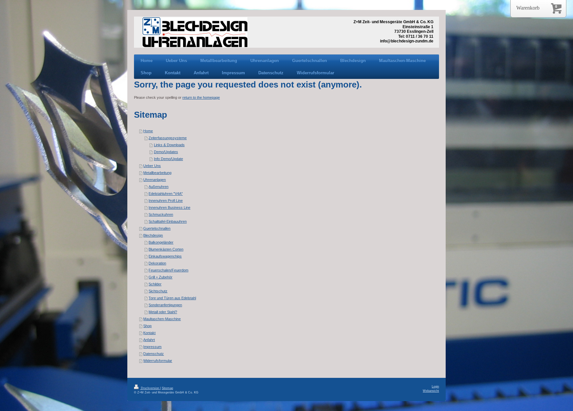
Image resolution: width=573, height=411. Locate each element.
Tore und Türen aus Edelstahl (172, 298)
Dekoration (157, 263)
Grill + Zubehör (160, 277)
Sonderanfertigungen (165, 305)
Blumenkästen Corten (166, 249)
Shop (147, 326)
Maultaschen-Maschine (162, 319)
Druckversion (150, 388)
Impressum (152, 347)
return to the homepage (201, 97)
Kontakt (149, 333)
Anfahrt (149, 340)
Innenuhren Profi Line (166, 201)
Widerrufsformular (157, 361)
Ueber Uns (152, 166)
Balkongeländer (161, 242)
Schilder (155, 284)
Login (435, 386)
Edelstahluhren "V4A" (166, 194)
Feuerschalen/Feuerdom (168, 270)
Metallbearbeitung (157, 173)
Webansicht (431, 390)
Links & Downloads (169, 145)
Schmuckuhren (161, 214)
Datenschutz (153, 354)
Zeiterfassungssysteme (168, 138)
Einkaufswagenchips (165, 256)
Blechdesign (153, 235)
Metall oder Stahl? (163, 312)
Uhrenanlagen (154, 180)
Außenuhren (158, 187)
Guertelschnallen (156, 228)
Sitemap (167, 388)
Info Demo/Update (168, 159)
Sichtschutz (158, 291)
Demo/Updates (166, 152)
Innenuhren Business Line (169, 207)
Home (148, 131)
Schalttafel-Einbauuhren (168, 221)
